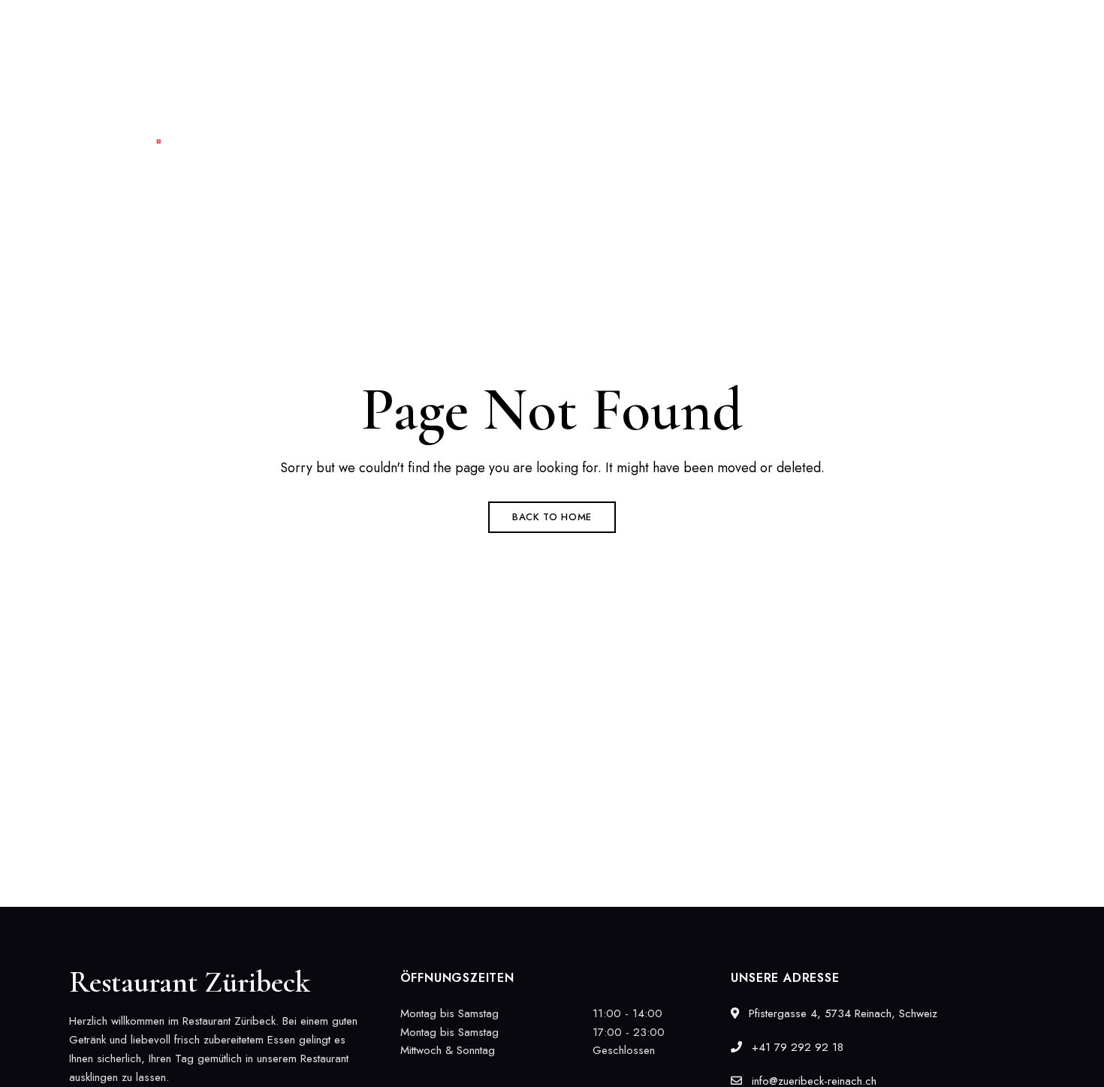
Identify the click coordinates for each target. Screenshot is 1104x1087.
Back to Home (552, 517)
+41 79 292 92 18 (835, 20)
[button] (975, 101)
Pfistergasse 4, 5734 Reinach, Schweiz (169, 20)
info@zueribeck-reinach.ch (976, 20)
